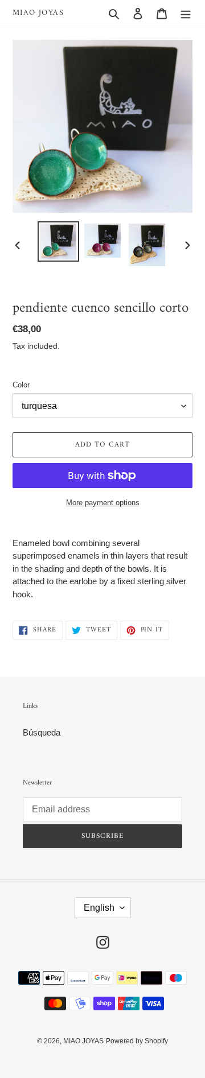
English (99, 907)
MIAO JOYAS (38, 13)
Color (21, 385)
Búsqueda (41, 732)
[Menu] (186, 13)
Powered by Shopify (137, 1041)
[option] (58, 241)
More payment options (103, 502)
